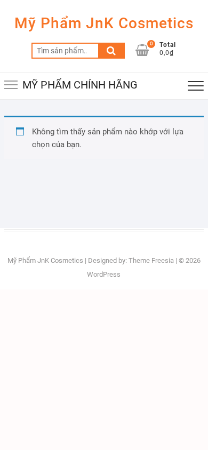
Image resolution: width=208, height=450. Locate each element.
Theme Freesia (151, 260)
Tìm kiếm (111, 51)
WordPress (104, 274)
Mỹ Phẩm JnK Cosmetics (104, 23)
